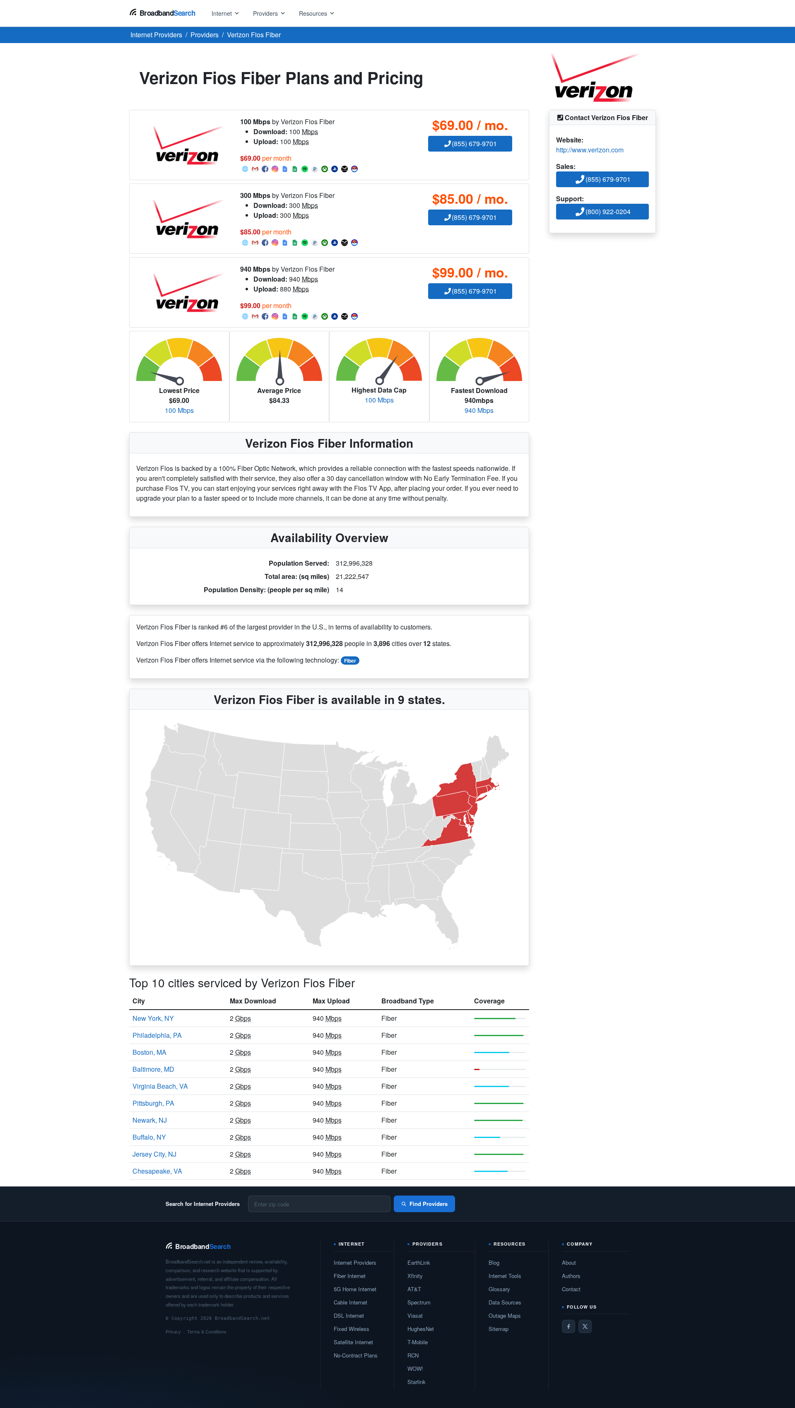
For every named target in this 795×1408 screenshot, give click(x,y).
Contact (571, 1289)
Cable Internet (350, 1302)
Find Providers (429, 1204)
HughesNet (420, 1329)
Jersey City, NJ (154, 1154)
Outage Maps (505, 1315)
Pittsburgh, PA (153, 1103)
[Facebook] (568, 1326)
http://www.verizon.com (590, 149)
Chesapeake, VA (157, 1171)
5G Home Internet (355, 1289)
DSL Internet (349, 1315)
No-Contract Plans (356, 1355)
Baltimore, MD (153, 1069)
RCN (413, 1355)
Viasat (415, 1315)
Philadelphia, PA (157, 1035)
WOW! (415, 1368)
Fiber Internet (350, 1276)
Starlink (416, 1382)
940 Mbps (479, 410)
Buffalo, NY (149, 1137)
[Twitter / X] (585, 1326)
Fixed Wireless (351, 1329)
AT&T (414, 1289)
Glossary (499, 1289)
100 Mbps (179, 410)
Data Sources (505, 1302)
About (569, 1262)
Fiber (350, 660)
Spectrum (419, 1302)
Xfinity (415, 1276)
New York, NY (153, 1018)
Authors (571, 1276)
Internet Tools (505, 1276)
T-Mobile (417, 1342)
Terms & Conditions (206, 1331)
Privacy (173, 1331)
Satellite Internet (353, 1342)
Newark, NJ (149, 1120)
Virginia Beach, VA (160, 1086)
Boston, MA (149, 1052)
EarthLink (418, 1262)
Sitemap (498, 1329)
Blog (494, 1262)
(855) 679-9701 (474, 143)
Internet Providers (355, 1262)
